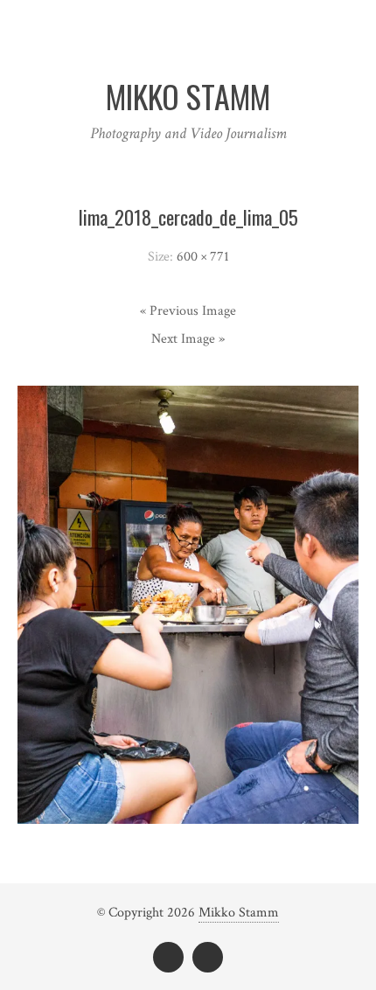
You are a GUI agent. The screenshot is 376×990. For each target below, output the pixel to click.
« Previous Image (188, 311)
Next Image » (188, 339)
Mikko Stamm (238, 912)
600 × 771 (203, 257)
